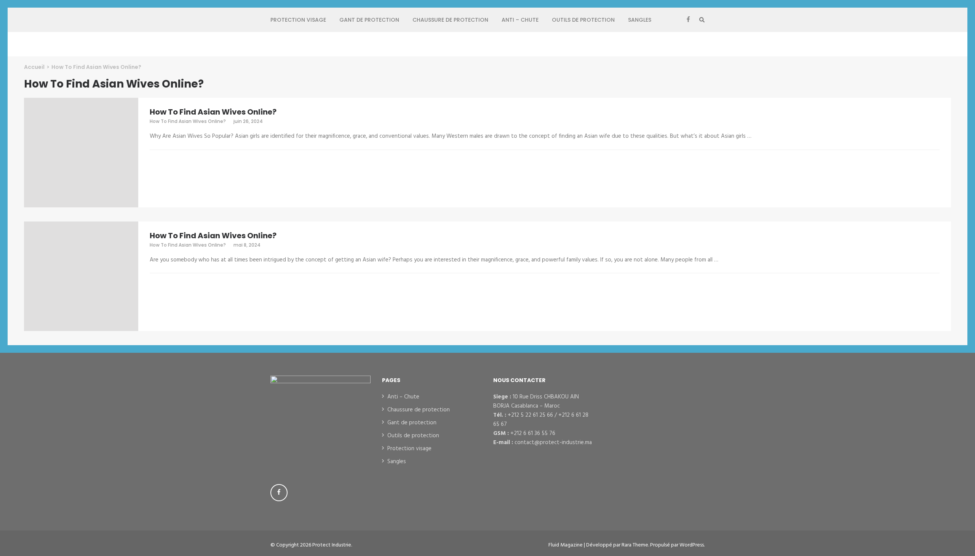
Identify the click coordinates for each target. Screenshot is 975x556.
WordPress (691, 545)
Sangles (639, 20)
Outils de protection (583, 20)
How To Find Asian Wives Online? (213, 112)
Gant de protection (369, 20)
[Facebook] (688, 19)
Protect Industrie (331, 545)
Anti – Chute (520, 20)
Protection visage (298, 20)
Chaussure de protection (450, 20)
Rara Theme (635, 545)
